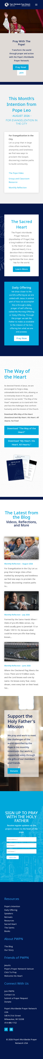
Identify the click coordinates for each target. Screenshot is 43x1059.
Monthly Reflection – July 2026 (17, 615)
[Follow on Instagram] (11, 1029)
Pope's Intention (12, 906)
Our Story (9, 950)
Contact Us (9, 994)
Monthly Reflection (18, 187)
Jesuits (7, 965)
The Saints (9, 927)
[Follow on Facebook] (6, 1029)
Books (7, 931)
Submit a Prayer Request (16, 998)
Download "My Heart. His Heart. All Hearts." (21, 442)
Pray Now (21, 338)
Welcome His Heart (13, 976)
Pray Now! (20, 67)
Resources (9, 920)
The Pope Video (16, 173)
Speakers (8, 913)
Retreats (8, 917)
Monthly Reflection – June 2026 (17, 665)
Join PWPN (9, 991)
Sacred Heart (10, 924)
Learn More (21, 269)
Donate (14, 770)
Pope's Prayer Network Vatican (19, 968)
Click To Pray (10, 972)
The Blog (8, 946)
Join (22, 72)
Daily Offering (10, 910)
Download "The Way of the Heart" (21, 430)
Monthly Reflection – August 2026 (18, 564)
